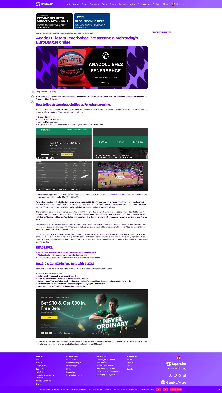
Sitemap (39, 384)
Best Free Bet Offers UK (105, 365)
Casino (156, 4)
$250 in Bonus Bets (89, 21)
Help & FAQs (41, 372)
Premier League (72, 359)
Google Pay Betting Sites (106, 368)
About (38, 359)
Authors (39, 363)
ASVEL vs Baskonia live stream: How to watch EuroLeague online (62, 255)
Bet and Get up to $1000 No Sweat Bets (52, 19)
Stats (112, 4)
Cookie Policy (41, 369)
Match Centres (72, 4)
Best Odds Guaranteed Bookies (108, 371)
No (165, 389)
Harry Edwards (41, 92)
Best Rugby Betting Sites (106, 374)
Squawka (38, 33)
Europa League (72, 366)
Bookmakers (143, 4)
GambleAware (115, 194)
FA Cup (69, 369)
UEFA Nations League (74, 375)
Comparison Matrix (127, 4)
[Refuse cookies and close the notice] (219, 389)
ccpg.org (42, 27)
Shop (165, 4)
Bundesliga (70, 372)
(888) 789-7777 (60, 26)
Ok (159, 389)
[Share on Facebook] (32, 96)
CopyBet (130, 369)
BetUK (129, 366)
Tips (103, 4)
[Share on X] (32, 101)
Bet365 (129, 359)
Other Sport (46, 33)
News (84, 4)
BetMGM (130, 363)
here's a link (56, 273)
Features (93, 4)
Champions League (73, 363)
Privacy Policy (41, 366)
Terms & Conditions (43, 381)
